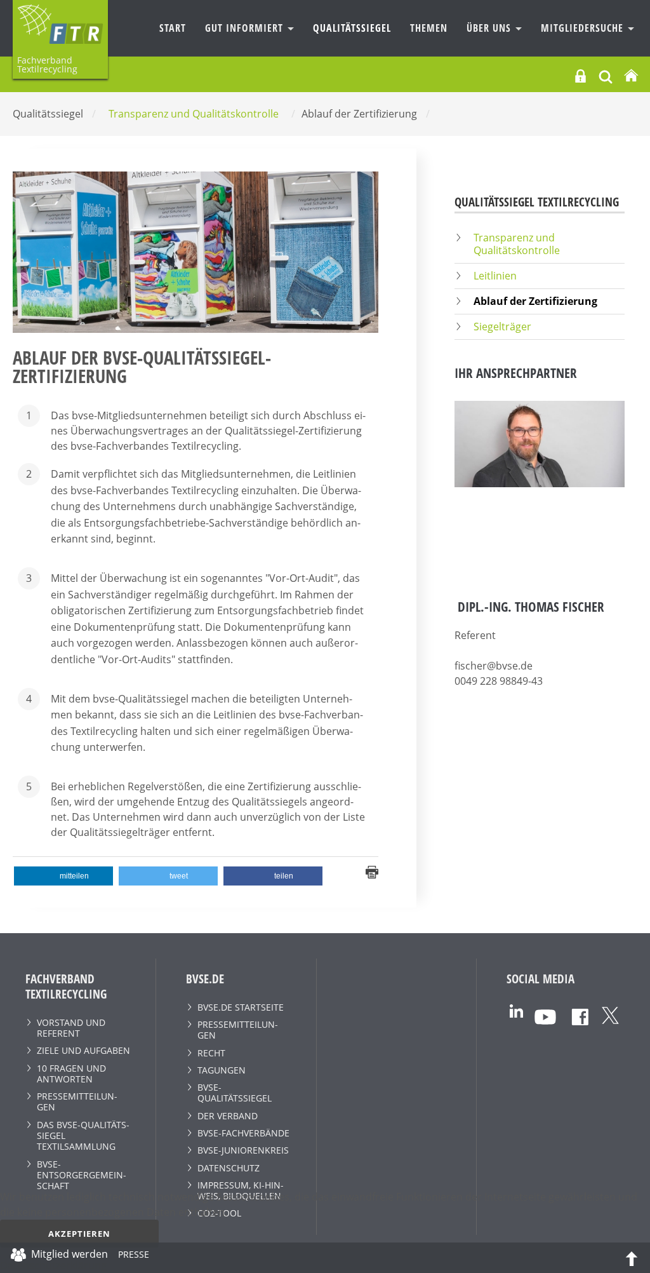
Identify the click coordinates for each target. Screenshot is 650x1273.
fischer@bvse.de (493, 666)
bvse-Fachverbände (243, 1133)
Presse (133, 1256)
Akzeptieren (79, 1233)
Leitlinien (495, 276)
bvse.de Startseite (240, 1007)
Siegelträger (502, 326)
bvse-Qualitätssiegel (234, 1092)
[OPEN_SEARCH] (605, 75)
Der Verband (227, 1116)
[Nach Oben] (632, 1258)
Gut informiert (245, 28)
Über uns (490, 28)
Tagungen (221, 1070)
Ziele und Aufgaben (83, 1050)
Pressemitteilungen (77, 1101)
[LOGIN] (580, 76)
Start (172, 28)
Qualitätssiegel (352, 28)
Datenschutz (228, 1168)
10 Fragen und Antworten (71, 1073)
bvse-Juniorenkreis (243, 1150)
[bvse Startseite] (631, 76)
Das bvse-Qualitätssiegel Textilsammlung (83, 1136)
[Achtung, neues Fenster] (516, 1010)
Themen (429, 28)
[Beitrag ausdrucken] (372, 871)
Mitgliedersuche (584, 28)
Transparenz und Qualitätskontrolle (517, 244)
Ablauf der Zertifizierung (535, 301)
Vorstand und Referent (71, 1027)
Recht (211, 1053)
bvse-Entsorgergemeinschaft (81, 1175)
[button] (63, 876)
